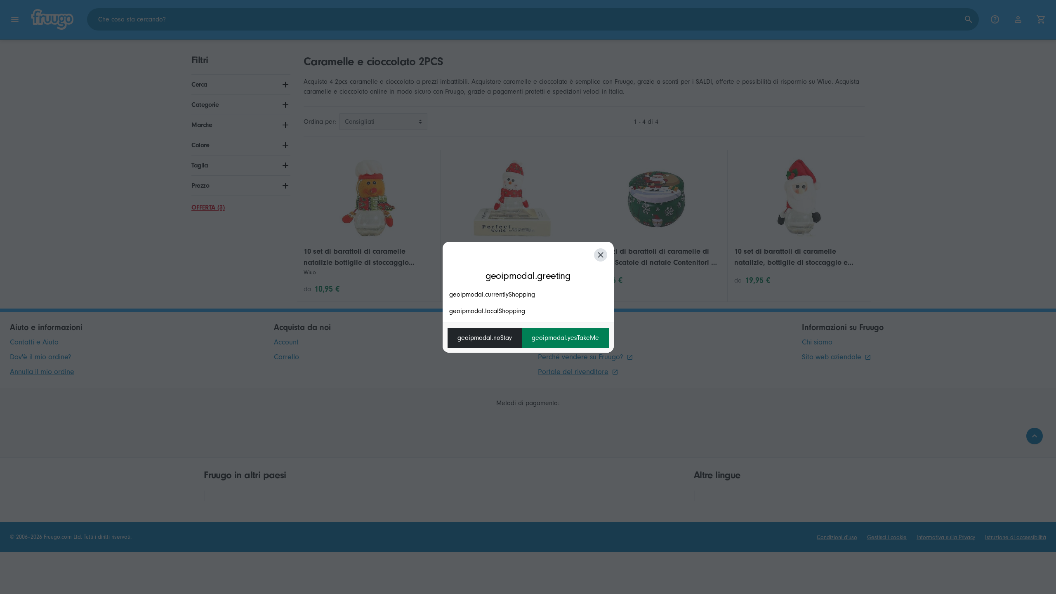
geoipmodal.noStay (484, 338)
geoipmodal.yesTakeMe (565, 338)
